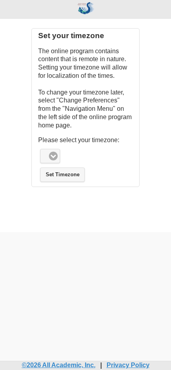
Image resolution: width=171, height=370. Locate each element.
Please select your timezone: (78, 140)
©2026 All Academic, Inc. (58, 365)
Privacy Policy (128, 365)
